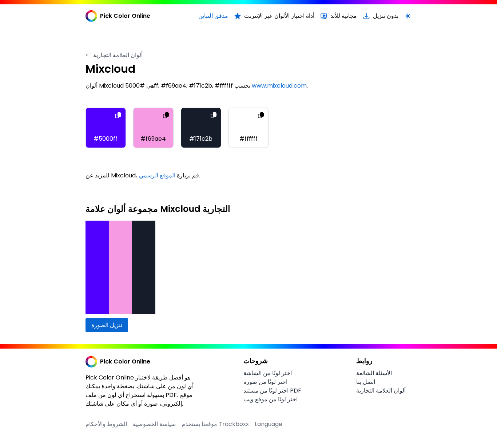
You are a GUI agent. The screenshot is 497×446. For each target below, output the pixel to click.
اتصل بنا (365, 382)
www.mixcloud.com (279, 85)
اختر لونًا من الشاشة (267, 373)
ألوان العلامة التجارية (114, 55)
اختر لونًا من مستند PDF (272, 390)
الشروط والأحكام (106, 424)
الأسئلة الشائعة (374, 373)
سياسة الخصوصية (154, 424)
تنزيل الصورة (106, 325)
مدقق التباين (213, 16)
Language (268, 424)
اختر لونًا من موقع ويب (270, 399)
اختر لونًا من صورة (265, 382)
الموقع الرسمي (157, 175)
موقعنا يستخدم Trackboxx (215, 424)
